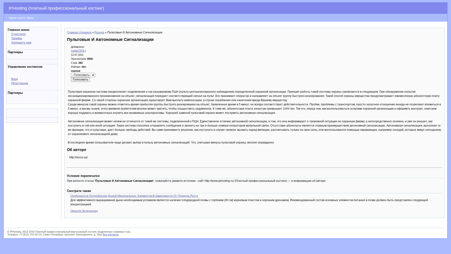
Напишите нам (21, 42)
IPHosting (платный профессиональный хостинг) (56, 8)
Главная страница (79, 32)
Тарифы (16, 38)
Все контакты (111, 234)
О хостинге (18, 34)
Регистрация (19, 83)
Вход (14, 79)
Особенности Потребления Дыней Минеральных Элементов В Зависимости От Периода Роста (134, 196)
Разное (99, 32)
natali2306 (78, 50)
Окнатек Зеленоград (84, 211)
